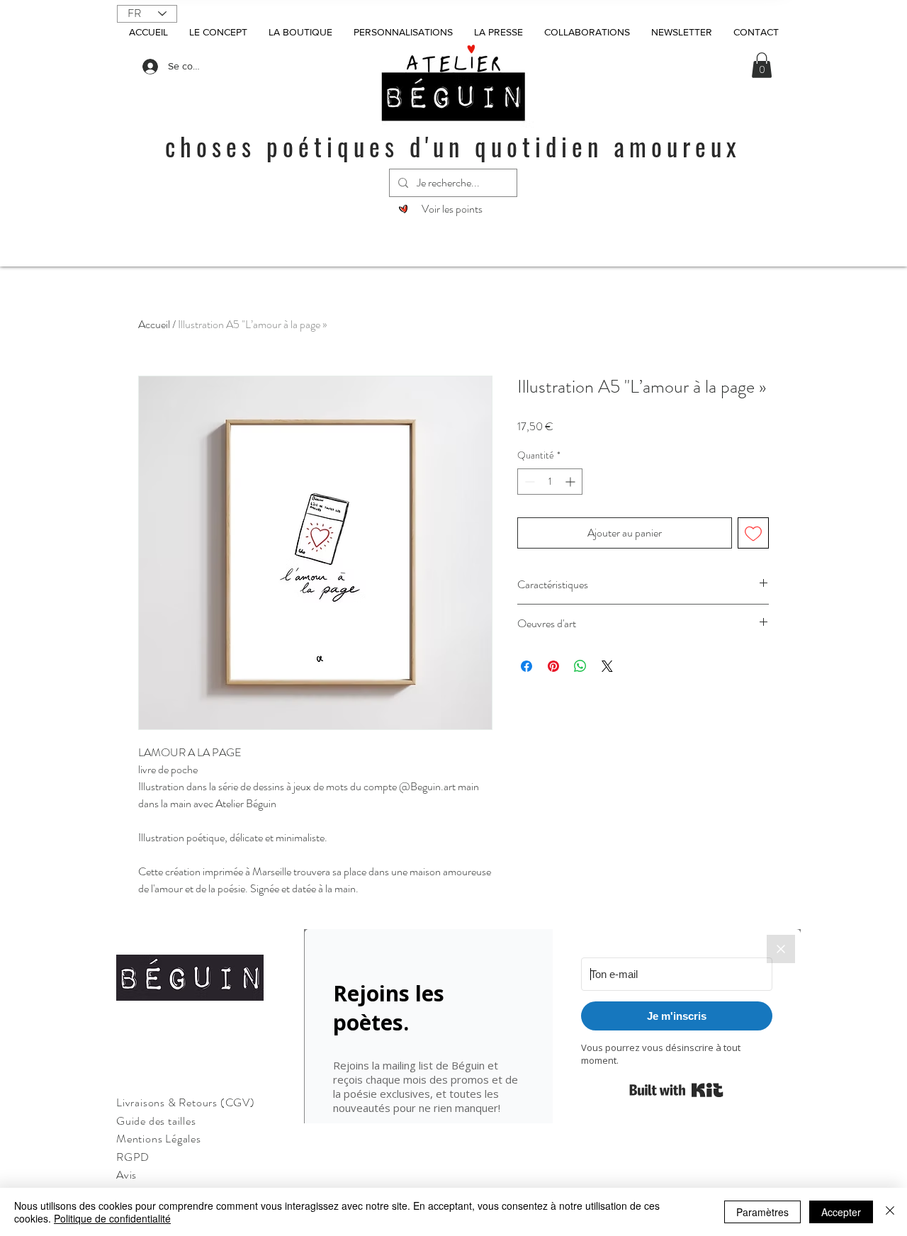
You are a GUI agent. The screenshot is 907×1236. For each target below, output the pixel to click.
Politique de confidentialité (112, 1218)
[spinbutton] (550, 481)
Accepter (841, 1212)
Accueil (154, 324)
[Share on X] (607, 666)
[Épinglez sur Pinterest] (553, 666)
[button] (761, 65)
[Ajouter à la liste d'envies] (753, 533)
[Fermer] (889, 1212)
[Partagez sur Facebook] (526, 666)
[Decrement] (528, 481)
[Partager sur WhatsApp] (580, 666)
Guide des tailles (156, 1121)
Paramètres (762, 1212)
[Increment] (571, 481)
